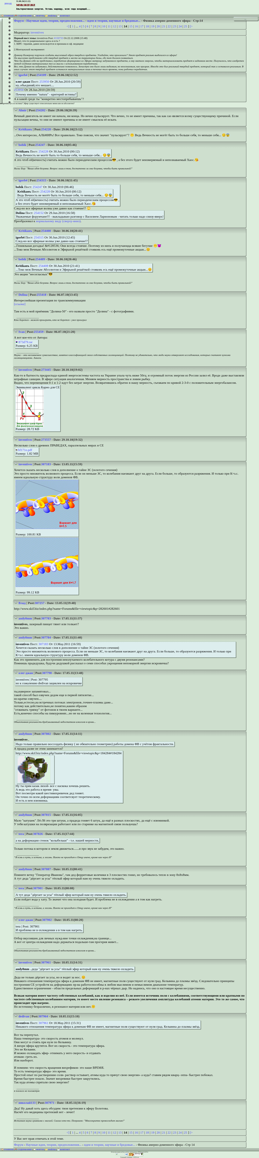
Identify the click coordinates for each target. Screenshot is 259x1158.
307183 (46, 464)
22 (169, 26)
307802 (46, 734)
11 (109, 26)
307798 (47, 673)
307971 (49, 1102)
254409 (40, 259)
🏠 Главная (7, 16)
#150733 (58, 38)
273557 (46, 439)
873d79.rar (25, 342)
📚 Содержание (23, 16)
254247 (40, 145)
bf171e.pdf (24, 450)
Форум (19, 20)
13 (120, 26)
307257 (39, 603)
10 (103, 26)
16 (136, 26)
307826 (38, 834)
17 (141, 26)
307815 (46, 815)
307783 (46, 618)
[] (19, 304)
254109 (41, 75)
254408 (46, 231)
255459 (39, 332)
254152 (39, 213)
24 (180, 26)
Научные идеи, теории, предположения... (55, 20)
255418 (41, 294)
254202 (40, 110)
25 (185, 26)
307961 (46, 962)
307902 (47, 920)
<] (68, 26)
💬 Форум (38, 16)
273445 (46, 369)
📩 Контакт (63, 16)
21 (163, 26)
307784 (46, 637)
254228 (46, 129)
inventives (37, 32)
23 (174, 26)
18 (147, 26)
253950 (44, 81)
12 (114, 26)
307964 (43, 1016)
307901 (38, 888)
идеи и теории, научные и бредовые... (113, 20)
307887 (46, 869)
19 (152, 26)
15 (131, 26)
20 (158, 26)
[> (191, 26)
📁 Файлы (50, 16)
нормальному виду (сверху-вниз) (58, 221)
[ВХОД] (8, 3)
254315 (41, 180)
